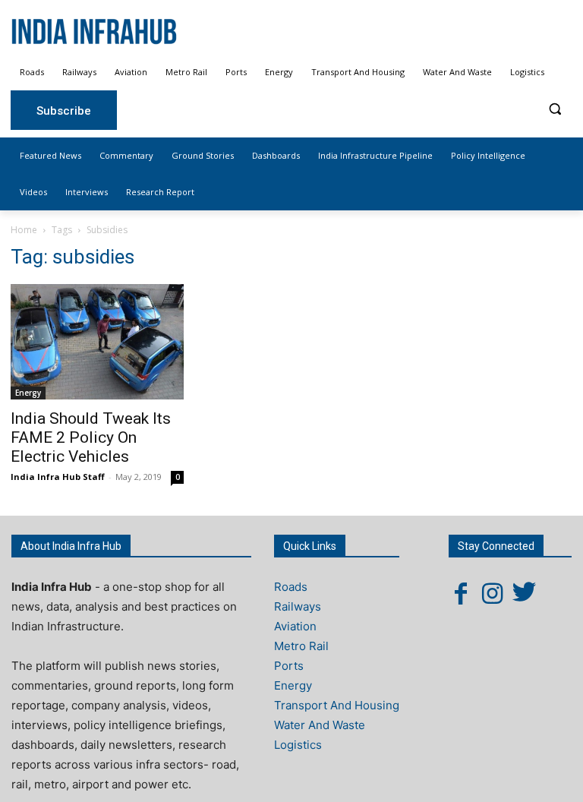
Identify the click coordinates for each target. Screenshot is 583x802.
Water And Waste (319, 725)
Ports (289, 665)
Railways (297, 606)
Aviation (295, 626)
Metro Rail (301, 646)
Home (24, 229)
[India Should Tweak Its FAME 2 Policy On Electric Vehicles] (97, 341)
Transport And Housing (336, 705)
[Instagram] (493, 593)
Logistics (298, 744)
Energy (28, 392)
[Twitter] (524, 593)
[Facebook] (461, 593)
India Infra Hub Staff (58, 476)
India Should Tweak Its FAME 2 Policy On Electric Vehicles (91, 437)
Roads (290, 586)
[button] (554, 109)
